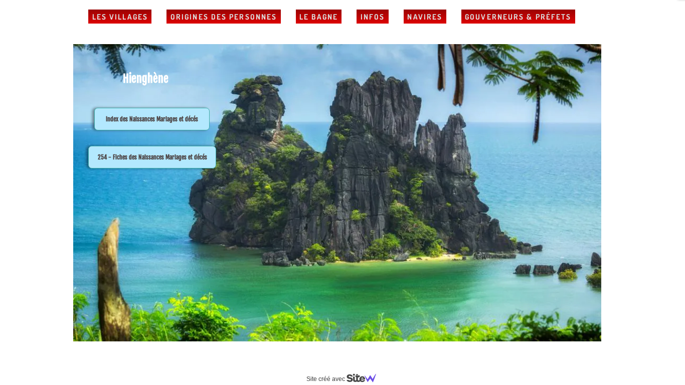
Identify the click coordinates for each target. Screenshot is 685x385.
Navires (424, 17)
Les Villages (120, 17)
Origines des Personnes (223, 17)
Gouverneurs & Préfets (518, 17)
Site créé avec (326, 378)
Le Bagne (318, 17)
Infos (373, 17)
